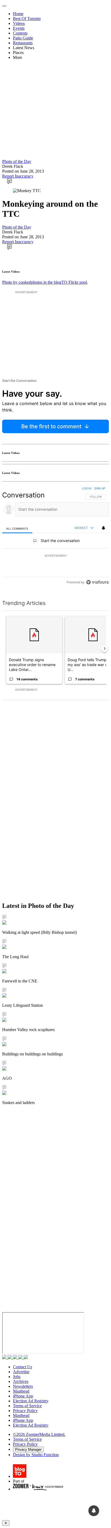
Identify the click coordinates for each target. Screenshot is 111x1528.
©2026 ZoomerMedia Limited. (39, 1434)
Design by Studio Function (36, 1454)
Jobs (16, 1376)
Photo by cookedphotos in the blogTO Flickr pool (44, 282)
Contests (20, 33)
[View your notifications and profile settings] (103, 528)
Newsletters (23, 1386)
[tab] (17, 528)
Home (18, 13)
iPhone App (23, 1396)
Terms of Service (27, 1405)
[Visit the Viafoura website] (97, 582)
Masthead (21, 1391)
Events (19, 28)
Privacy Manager (28, 1449)
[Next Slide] (104, 648)
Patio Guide (23, 38)
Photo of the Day (16, 161)
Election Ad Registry (30, 1401)
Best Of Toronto (27, 18)
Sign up (99, 488)
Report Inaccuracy (17, 176)
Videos (19, 23)
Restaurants (23, 43)
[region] (55, 536)
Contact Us (22, 1367)
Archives (20, 1381)
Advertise (21, 1371)
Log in (86, 488)
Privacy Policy (25, 1410)
